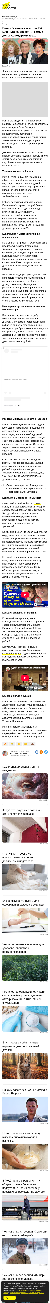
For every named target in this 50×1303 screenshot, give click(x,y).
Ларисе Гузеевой (21, 431)
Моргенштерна (10, 309)
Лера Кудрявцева (28, 245)
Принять (9, 1298)
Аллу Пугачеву (18, 646)
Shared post (8, 406)
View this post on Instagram (15, 380)
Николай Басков (18, 701)
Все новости (6, 17)
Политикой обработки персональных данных (27, 1293)
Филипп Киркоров (11, 653)
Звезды (14, 17)
